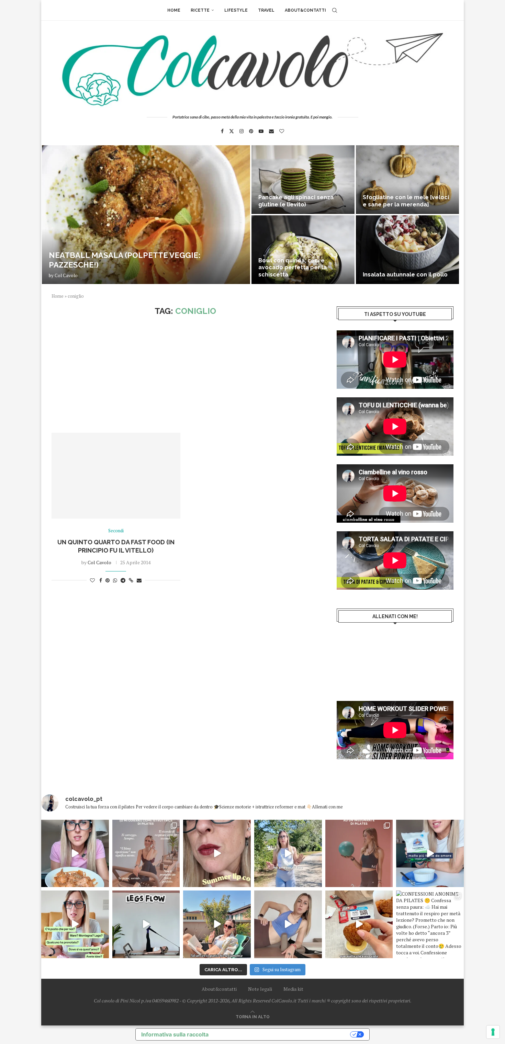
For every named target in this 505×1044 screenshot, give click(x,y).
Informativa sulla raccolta (175, 1034)
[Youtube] (261, 131)
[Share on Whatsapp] (115, 580)
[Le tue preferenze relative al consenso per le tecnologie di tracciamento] (493, 1032)
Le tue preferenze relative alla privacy (283, 1034)
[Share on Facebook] (100, 580)
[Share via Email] (139, 580)
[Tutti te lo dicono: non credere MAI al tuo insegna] (359, 853)
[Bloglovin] (281, 131)
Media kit (293, 989)
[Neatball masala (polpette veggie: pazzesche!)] (146, 214)
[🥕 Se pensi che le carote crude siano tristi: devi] (75, 853)
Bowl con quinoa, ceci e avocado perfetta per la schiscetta (292, 267)
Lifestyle (236, 10)
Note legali (260, 989)
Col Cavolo (66, 275)
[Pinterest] (251, 131)
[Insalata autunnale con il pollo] (407, 249)
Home (173, 10)
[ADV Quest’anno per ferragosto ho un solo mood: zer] (75, 924)
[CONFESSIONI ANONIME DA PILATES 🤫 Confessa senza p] (430, 924)
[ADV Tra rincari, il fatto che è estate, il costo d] (217, 924)
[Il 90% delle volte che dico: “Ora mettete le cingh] (146, 924)
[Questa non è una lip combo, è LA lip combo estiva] (217, 853)
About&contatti (305, 10)
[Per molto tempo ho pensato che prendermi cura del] (288, 853)
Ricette (200, 10)
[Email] (271, 131)
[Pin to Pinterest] (107, 580)
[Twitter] (231, 131)
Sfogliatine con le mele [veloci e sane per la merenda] (406, 201)
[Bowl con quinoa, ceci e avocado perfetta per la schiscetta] (303, 249)
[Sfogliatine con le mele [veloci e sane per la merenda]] (407, 179)
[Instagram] (241, 131)
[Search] (334, 10)
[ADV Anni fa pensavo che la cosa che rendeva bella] (359, 924)
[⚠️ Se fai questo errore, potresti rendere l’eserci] (288, 924)
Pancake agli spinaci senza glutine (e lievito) (296, 201)
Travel (266, 10)
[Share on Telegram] (123, 580)
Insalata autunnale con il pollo (405, 274)
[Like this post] (92, 580)
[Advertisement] (185, 374)
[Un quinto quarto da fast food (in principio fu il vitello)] (116, 476)
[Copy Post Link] (131, 580)
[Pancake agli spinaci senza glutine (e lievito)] (303, 179)
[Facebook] (222, 131)
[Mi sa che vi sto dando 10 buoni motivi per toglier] (146, 853)
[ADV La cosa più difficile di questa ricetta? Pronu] (430, 853)
